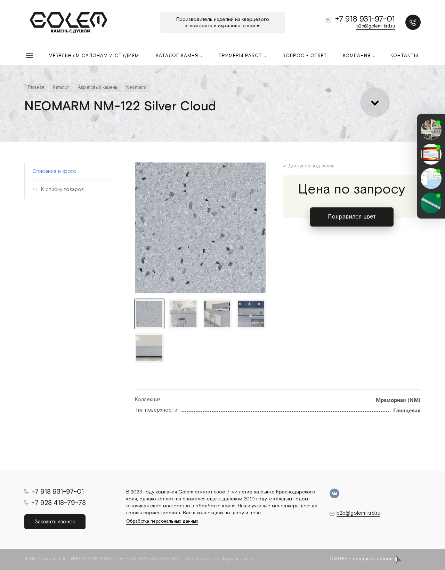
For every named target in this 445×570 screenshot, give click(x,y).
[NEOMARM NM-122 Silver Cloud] (200, 228)
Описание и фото (54, 171)
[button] (431, 212)
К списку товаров (62, 189)
